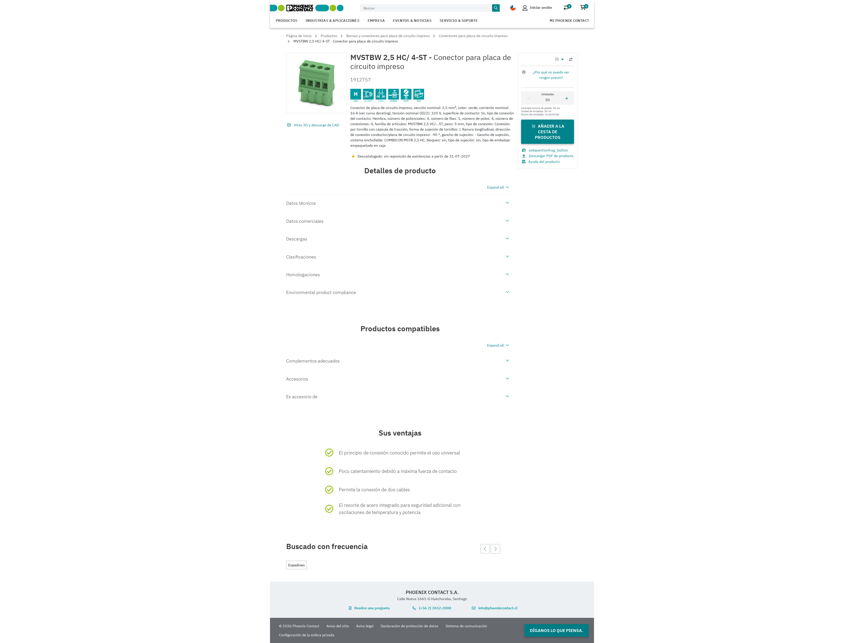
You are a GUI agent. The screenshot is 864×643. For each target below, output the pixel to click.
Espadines (296, 565)
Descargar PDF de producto (551, 156)
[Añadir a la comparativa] (571, 59)
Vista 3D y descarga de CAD (316, 125)
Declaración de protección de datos (409, 626)
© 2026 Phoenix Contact (299, 626)
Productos (286, 20)
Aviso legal (365, 626)
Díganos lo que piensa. (556, 630)
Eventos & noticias (412, 20)
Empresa (376, 20)
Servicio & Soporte (459, 20)
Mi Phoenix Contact (569, 20)
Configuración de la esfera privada (306, 635)
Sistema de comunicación (466, 626)
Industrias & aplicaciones (333, 20)
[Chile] (513, 8)
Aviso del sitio (337, 626)
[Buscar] (496, 8)
